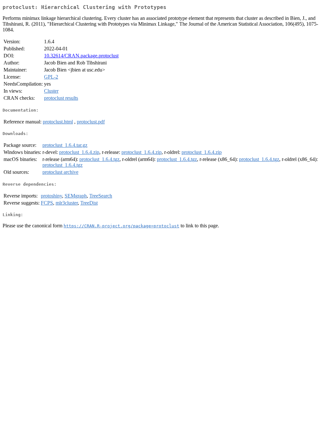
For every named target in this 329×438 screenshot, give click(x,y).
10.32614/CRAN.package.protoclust (81, 55)
